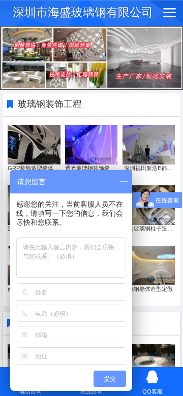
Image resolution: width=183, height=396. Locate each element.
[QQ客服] (152, 377)
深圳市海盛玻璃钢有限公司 (83, 12)
